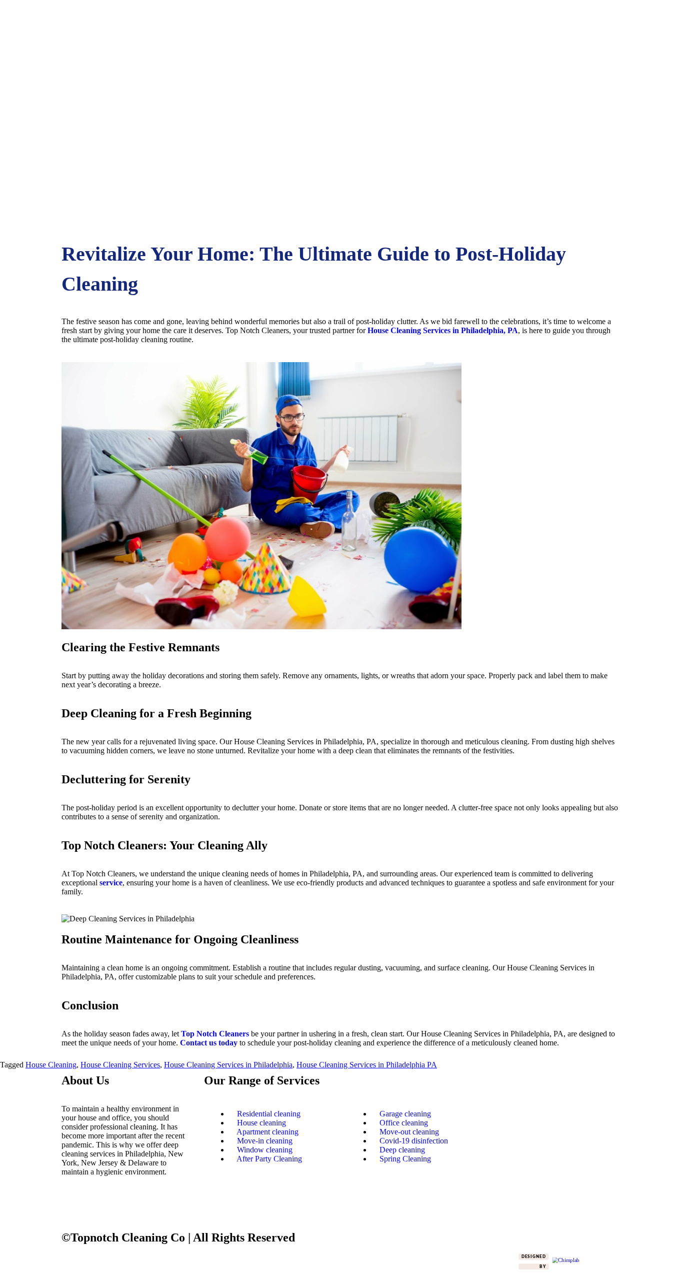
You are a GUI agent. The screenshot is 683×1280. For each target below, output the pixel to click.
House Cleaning (51, 1064)
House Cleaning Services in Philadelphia (228, 1064)
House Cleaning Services (120, 1064)
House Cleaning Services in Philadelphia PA (366, 1064)
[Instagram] (101, 1206)
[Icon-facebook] (74, 1206)
